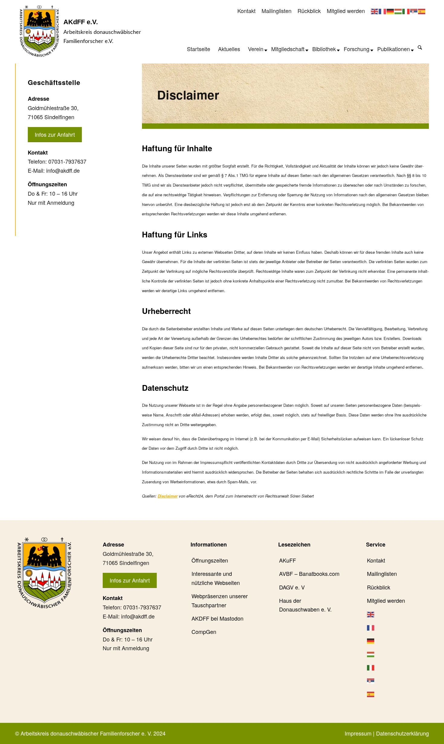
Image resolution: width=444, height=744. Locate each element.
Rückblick (309, 11)
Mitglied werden (346, 11)
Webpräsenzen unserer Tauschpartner (219, 600)
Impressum (358, 733)
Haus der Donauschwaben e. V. (305, 604)
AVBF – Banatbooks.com (309, 573)
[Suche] (420, 47)
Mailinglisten (276, 11)
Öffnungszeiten (209, 560)
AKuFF (287, 560)
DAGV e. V (292, 587)
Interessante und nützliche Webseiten (215, 577)
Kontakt (246, 11)
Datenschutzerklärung (402, 733)
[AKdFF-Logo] (39, 31)
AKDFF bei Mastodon (217, 618)
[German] (390, 11)
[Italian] (406, 11)
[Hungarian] (398, 11)
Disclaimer (168, 496)
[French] (383, 11)
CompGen (203, 631)
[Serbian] (414, 11)
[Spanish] (422, 11)
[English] (375, 11)
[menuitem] (246, 11)
